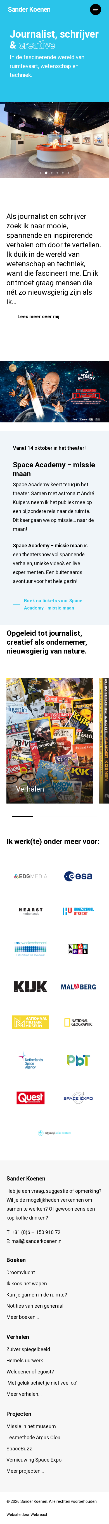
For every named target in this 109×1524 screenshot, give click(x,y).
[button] (95, 9)
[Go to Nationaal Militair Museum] (30, 1022)
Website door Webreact (26, 1515)
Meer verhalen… (24, 1394)
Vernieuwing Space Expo (33, 1460)
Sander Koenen (29, 9)
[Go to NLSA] (30, 1060)
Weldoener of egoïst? (30, 1372)
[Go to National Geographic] (78, 1022)
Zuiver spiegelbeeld (28, 1349)
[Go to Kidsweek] (78, 949)
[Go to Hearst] (30, 911)
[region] (54, 747)
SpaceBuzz (19, 1449)
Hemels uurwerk (24, 1361)
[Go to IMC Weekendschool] (30, 949)
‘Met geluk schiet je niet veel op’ (41, 1383)
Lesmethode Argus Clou (33, 1437)
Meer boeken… (22, 1317)
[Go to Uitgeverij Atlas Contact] (54, 1133)
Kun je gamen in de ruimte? (36, 1295)
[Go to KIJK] (30, 986)
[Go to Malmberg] (78, 986)
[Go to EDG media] (30, 876)
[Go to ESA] (78, 876)
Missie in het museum (31, 1426)
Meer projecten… (25, 1471)
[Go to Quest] (30, 1098)
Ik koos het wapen (26, 1284)
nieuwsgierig (48, 292)
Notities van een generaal (34, 1306)
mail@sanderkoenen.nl (37, 1241)
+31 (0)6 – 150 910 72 (36, 1232)
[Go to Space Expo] (78, 1098)
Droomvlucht (20, 1272)
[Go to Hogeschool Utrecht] (78, 911)
